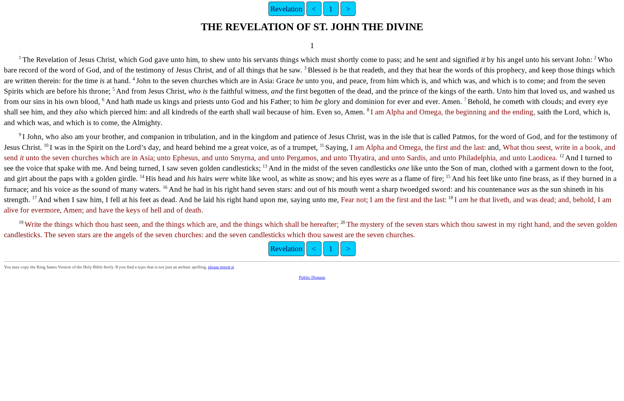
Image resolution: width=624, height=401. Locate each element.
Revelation (286, 9)
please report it (221, 267)
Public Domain (312, 277)
